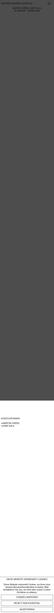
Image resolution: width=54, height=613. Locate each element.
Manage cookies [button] (27, 597)
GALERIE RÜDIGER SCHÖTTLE (17, 3)
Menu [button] (49, 4)
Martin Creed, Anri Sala (27, 8)
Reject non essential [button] (27, 603)
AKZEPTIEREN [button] (27, 609)
